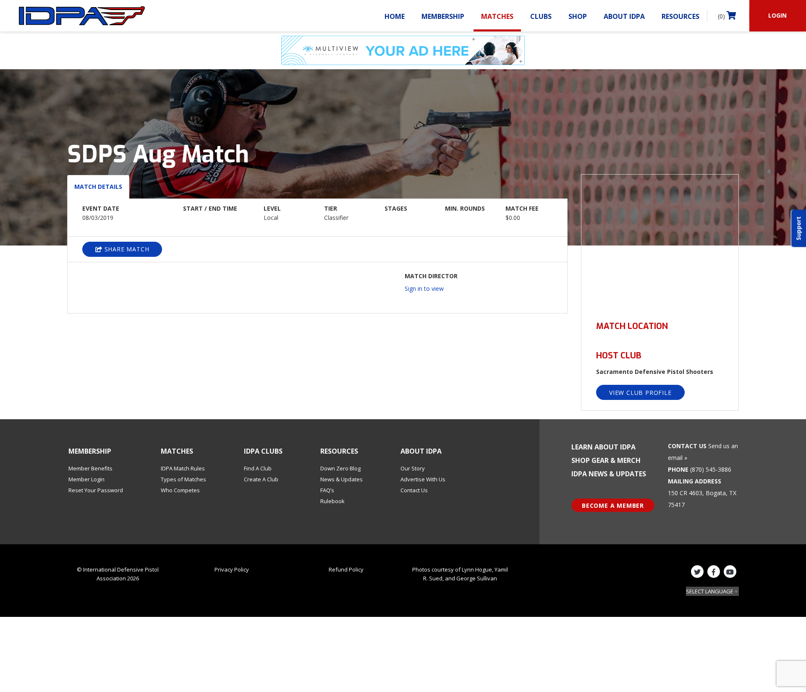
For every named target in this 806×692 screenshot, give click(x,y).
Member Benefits (90, 468)
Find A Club (258, 468)
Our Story (412, 468)
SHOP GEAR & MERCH (606, 460)
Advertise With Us (422, 479)
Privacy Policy (232, 569)
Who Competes (180, 490)
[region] (659, 243)
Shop (577, 16)
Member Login (86, 479)
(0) (722, 16)
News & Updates (341, 479)
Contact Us (414, 490)
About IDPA (624, 16)
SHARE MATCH (125, 249)
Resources (680, 16)
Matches (497, 16)
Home (395, 16)
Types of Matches (183, 479)
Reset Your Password (95, 490)
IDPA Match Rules (183, 468)
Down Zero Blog (340, 468)
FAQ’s (327, 490)
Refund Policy (346, 569)
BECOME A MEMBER (613, 505)
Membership (442, 16)
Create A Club (261, 479)
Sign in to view (424, 288)
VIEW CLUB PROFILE (640, 393)
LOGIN (777, 15)
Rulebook (332, 501)
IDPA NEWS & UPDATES (608, 473)
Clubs (541, 16)
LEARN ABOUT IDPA (603, 447)
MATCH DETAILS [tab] (98, 187)
